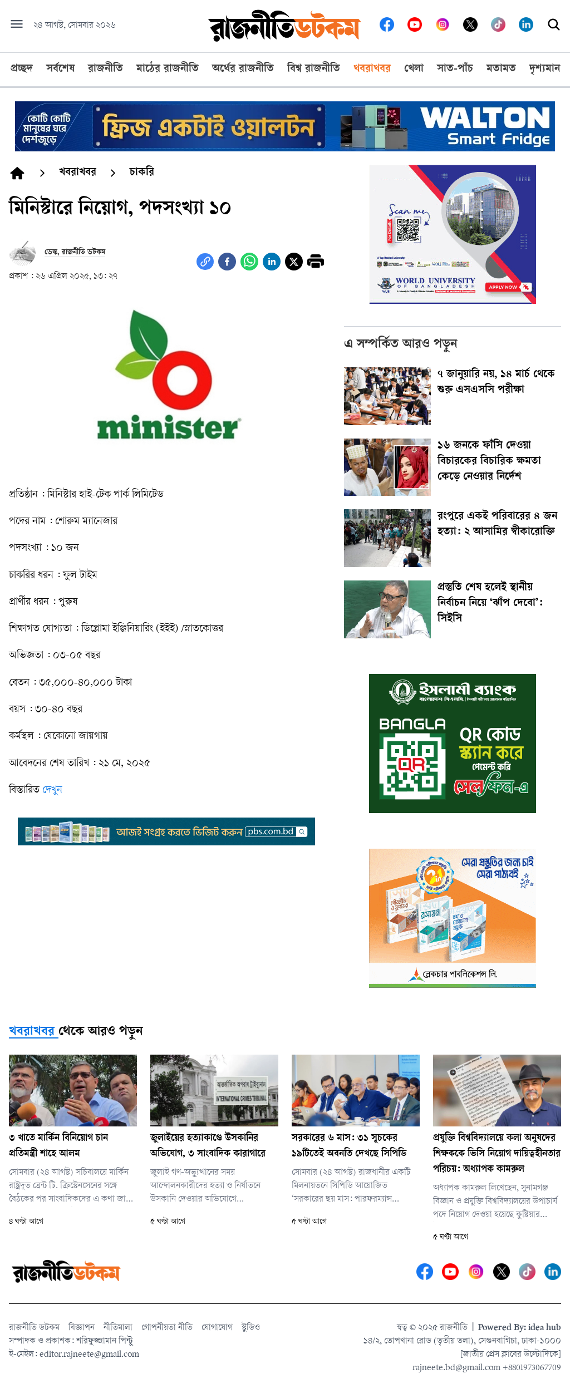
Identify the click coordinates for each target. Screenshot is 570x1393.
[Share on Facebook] (227, 261)
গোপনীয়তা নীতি (167, 1328)
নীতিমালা (118, 1328)
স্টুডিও (251, 1328)
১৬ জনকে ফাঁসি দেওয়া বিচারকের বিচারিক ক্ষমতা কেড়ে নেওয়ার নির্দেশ (489, 462)
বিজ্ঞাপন (81, 1328)
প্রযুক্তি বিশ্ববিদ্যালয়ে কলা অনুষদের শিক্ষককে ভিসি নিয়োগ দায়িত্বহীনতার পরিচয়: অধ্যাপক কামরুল (497, 1154)
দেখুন (52, 790)
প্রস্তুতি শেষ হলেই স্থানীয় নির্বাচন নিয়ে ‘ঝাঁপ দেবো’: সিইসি (490, 604)
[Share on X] (294, 261)
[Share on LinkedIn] (272, 261)
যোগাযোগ (217, 1328)
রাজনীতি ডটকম (34, 1328)
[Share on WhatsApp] (249, 261)
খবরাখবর (32, 1032)
